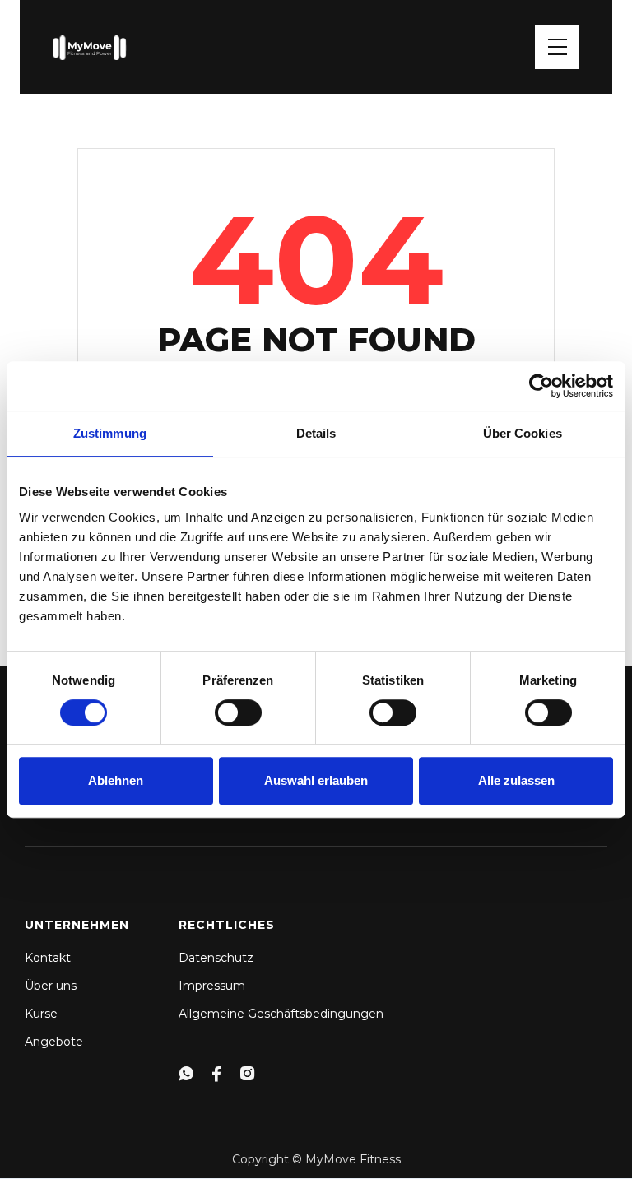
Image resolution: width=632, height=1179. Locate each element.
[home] (90, 46)
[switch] (238, 712)
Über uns (51, 985)
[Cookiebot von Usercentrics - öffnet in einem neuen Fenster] (541, 386)
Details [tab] (316, 433)
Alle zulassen (516, 780)
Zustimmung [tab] (109, 433)
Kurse (41, 1013)
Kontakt (48, 957)
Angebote (54, 1041)
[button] (557, 47)
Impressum (212, 985)
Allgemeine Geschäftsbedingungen (281, 1013)
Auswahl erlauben (316, 780)
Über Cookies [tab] (522, 433)
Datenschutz (216, 957)
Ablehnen (115, 780)
